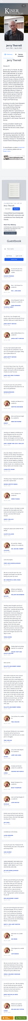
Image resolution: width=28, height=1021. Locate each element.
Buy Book (16, 209)
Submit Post (14, 259)
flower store (6, 151)
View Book (7, 209)
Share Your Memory (10, 233)
